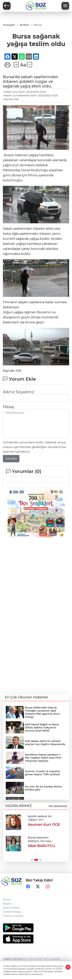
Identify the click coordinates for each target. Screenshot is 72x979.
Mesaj (8, 406)
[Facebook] (28, 887)
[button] (32, 860)
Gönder (11, 458)
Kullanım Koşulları (13, 915)
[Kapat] (68, 967)
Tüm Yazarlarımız (57, 805)
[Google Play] (36, 927)
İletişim (7, 903)
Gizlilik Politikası (12, 911)
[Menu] (65, 6)
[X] (38, 887)
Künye (6, 899)
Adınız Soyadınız (18, 392)
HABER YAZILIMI (12, 958)
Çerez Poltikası (11, 907)
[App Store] (36, 939)
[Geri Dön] (7, 6)
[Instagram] (47, 887)
